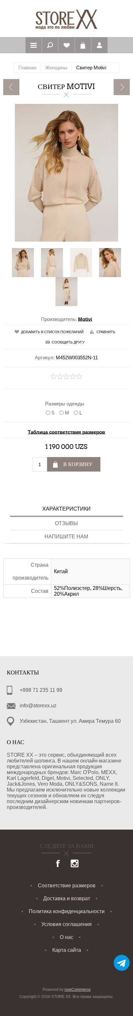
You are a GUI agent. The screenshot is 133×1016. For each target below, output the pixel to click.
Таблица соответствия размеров (66, 431)
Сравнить (106, 332)
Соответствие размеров (67, 885)
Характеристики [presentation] (66, 509)
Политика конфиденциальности (67, 911)
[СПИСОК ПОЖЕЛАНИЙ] (66, 45)
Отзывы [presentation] (66, 523)
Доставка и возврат (66, 898)
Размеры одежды (64, 403)
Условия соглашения (66, 924)
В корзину (77, 464)
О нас (66, 937)
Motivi (85, 319)
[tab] (66, 510)
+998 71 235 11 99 (41, 690)
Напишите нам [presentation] (66, 536)
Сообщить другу (68, 342)
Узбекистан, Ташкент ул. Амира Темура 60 (70, 721)
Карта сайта (66, 950)
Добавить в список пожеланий (52, 332)
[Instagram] (74, 864)
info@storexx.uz (38, 705)
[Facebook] (58, 864)
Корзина (83, 45)
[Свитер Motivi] (11, 87)
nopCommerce (78, 989)
